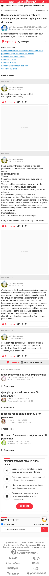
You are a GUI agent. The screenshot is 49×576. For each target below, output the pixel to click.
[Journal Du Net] (36, 558)
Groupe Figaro (22, 547)
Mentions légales (10, 547)
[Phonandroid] (36, 573)
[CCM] (12, 558)
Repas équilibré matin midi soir (14, 66)
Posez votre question (33, 362)
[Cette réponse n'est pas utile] (26, 101)
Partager (25, 42)
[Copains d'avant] (12, 568)
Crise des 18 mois (9, 69)
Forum (8, 6)
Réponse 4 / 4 (7, 330)
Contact (23, 543)
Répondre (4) (10, 42)
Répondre (14, 362)
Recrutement (39, 543)
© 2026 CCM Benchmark (36, 547)
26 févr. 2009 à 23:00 (16, 285)
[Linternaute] (12, 563)
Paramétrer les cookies (29, 545)
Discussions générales (22, 6)
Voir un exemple (41, 524)
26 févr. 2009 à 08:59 (16, 161)
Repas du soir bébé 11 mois (13, 57)
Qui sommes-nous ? (12, 543)
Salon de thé (39, 6)
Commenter (10, 102)
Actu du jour (8, 524)
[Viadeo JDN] (36, 568)
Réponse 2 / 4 (7, 153)
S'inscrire (24, 506)
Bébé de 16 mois (8, 63)
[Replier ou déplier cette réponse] (46, 82)
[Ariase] (12, 573)
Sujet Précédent (10, 11)
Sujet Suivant (40, 11)
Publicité (30, 543)
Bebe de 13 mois (8, 60)
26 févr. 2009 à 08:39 (16, 90)
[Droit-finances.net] (36, 563)
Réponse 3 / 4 (7, 278)
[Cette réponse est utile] (18, 101)
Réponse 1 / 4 (7, 82)
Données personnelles (11, 545)
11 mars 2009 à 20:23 (34, 29)
